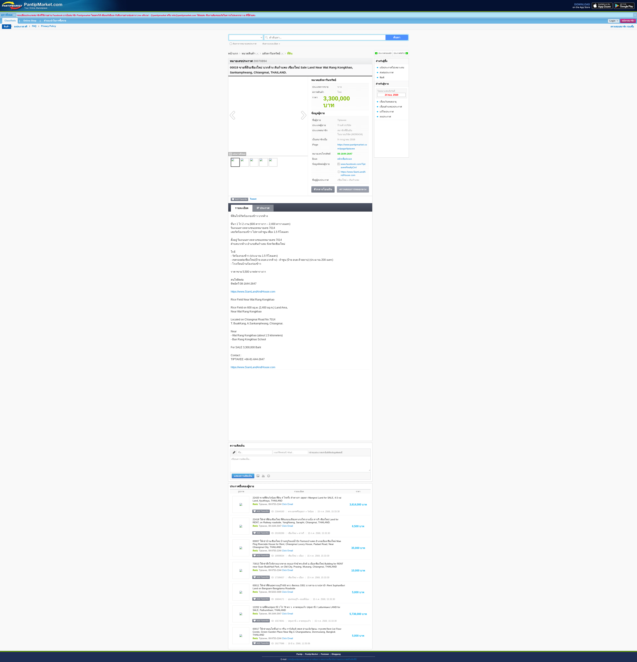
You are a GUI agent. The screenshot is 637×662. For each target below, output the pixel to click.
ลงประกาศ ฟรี (20, 26)
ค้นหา (396, 37)
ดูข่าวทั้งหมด (6, 15)
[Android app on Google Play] (625, 5)
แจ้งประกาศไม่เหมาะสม (392, 67)
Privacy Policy (48, 26)
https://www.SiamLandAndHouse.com (353, 173)
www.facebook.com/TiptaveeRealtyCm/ (353, 166)
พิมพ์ (382, 77)
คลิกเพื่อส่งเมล (344, 159)
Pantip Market (311, 654)
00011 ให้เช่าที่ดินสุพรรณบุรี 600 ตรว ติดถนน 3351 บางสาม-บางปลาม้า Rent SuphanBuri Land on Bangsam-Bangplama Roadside (299, 587)
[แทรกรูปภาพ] (258, 476)
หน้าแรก (233, 53)
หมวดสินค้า (248, 53)
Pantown (325, 654)
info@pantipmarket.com (298, 659)
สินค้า (6, 26)
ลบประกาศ (385, 116)
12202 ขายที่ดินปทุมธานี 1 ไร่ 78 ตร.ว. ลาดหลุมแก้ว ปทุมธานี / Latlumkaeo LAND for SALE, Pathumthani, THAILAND (296, 608)
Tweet (253, 199)
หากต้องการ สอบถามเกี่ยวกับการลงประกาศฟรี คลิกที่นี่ (333, 659)
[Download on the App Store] (602, 5)
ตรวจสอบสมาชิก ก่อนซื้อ (622, 26)
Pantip (299, 654)
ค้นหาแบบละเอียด (270, 44)
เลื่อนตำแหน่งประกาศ (391, 106)
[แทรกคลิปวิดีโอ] (263, 476)
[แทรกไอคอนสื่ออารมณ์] (268, 476)
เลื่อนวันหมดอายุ (388, 101)
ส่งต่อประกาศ (386, 72)
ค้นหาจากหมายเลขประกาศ (244, 44)
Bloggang (336, 654)
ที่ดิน (289, 53)
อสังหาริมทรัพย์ (271, 53)
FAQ (34, 26)
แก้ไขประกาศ (387, 111)
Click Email (287, 504)
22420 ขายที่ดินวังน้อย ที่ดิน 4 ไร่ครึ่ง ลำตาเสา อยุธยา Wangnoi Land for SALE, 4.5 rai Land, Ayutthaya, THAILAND (297, 499)
